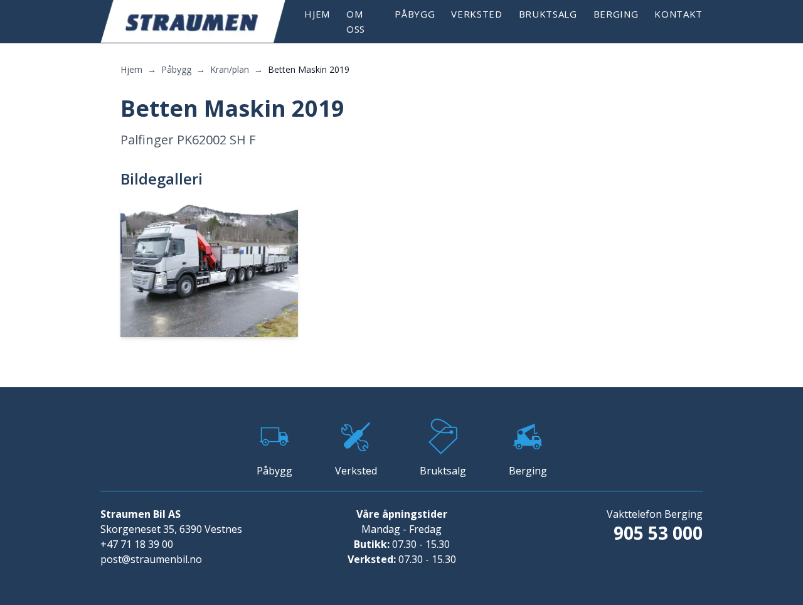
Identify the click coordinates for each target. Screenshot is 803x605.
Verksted (476, 14)
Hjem (317, 14)
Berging (616, 14)
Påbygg (415, 14)
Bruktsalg (548, 14)
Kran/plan (229, 69)
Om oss (355, 21)
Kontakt (678, 14)
